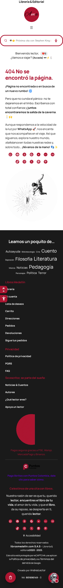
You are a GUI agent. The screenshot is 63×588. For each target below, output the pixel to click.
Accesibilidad (32, 535)
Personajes (20, 273)
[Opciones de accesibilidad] (3, 298)
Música (12, 268)
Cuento (49, 251)
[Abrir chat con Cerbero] (53, 578)
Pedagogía (41, 266)
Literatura (45, 258)
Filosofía (23, 259)
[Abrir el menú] (31, 27)
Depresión (9, 260)
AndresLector (38, 570)
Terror (42, 273)
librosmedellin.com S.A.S (25, 546)
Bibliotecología (28, 252)
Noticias (22, 268)
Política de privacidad (23, 559)
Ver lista (32, 582)
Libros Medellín (15, 282)
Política (32, 273)
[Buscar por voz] (56, 41)
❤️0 (44, 53)
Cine (38, 252)
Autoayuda (13, 251)
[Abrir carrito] (10, 577)
